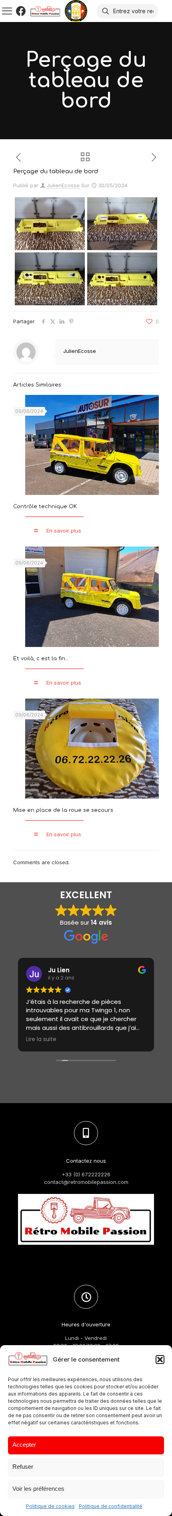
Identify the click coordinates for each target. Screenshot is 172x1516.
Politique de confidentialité (110, 1506)
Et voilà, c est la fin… (40, 658)
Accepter (24, 1444)
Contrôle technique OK (45, 506)
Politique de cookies (50, 1506)
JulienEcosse (63, 185)
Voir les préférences (38, 1488)
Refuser (22, 1466)
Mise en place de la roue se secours (63, 810)
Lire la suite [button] (41, 1039)
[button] (160, 1360)
